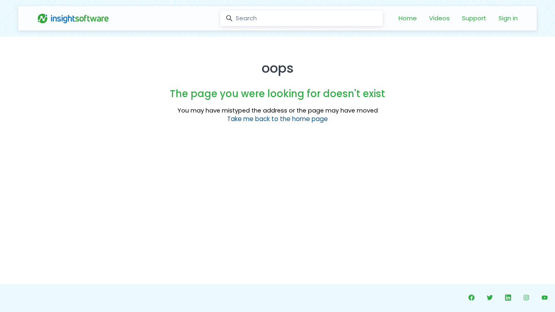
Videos (439, 18)
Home (408, 18)
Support (474, 18)
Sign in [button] (508, 18)
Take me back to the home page (277, 119)
